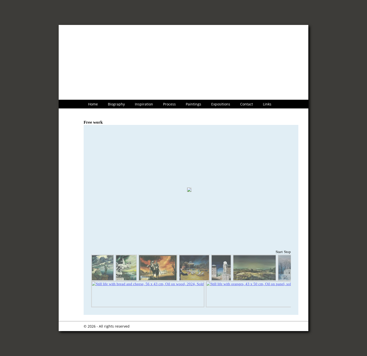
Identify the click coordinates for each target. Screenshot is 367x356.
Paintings (193, 104)
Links (267, 104)
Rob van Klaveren (108, 33)
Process (169, 104)
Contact (246, 104)
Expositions (220, 104)
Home (93, 104)
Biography (116, 104)
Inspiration (144, 104)
